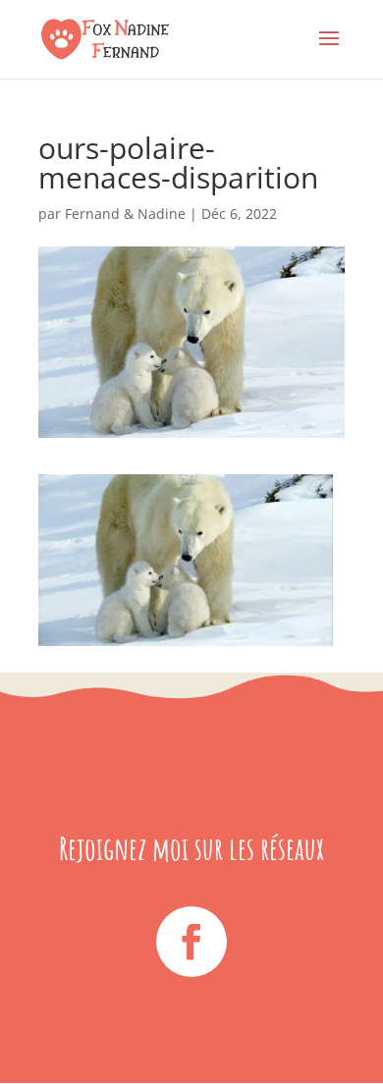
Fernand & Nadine (125, 213)
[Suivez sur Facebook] (191, 941)
